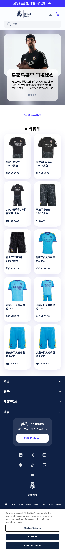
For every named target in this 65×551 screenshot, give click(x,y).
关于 (7, 391)
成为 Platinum (32, 438)
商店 (7, 381)
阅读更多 (32, 95)
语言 (7, 412)
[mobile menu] (7, 14)
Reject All (32, 537)
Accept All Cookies (32, 545)
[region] (32, 530)
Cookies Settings (32, 528)
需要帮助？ (11, 402)
